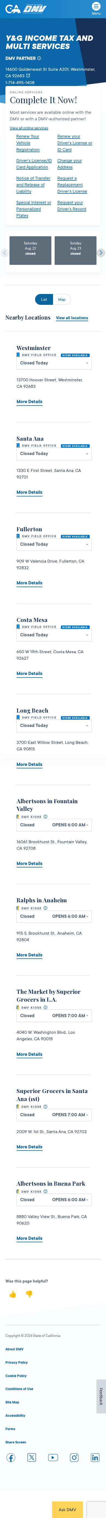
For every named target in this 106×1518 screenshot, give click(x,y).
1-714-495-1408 (20, 82)
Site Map (12, 1402)
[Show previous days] (5, 253)
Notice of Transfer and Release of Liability (33, 185)
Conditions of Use (19, 1389)
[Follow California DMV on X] (32, 1458)
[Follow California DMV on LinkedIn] (95, 1458)
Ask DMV (67, 1509)
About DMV (14, 1349)
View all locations (72, 318)
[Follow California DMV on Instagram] (74, 1458)
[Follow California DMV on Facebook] (10, 1458)
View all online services (29, 128)
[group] (30, 250)
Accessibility (15, 1416)
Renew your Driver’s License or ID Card (74, 143)
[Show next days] (100, 253)
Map (62, 299)
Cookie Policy (16, 1376)
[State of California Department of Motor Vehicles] (35, 9)
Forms (10, 1429)
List (44, 299)
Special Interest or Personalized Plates (33, 209)
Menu (96, 14)
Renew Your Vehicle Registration (28, 143)
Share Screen (15, 1442)
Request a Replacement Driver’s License (72, 185)
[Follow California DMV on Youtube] (53, 1458)
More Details (29, 401)
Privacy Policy (16, 1362)
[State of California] (13, 9)
